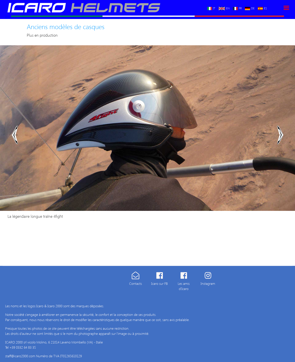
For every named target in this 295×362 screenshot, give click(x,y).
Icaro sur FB (159, 283)
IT (214, 7)
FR (240, 7)
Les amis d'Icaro (184, 286)
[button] (15, 134)
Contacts (135, 283)
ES (265, 7)
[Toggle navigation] (286, 7)
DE (253, 7)
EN (228, 7)
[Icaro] (99, 8)
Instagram (208, 283)
